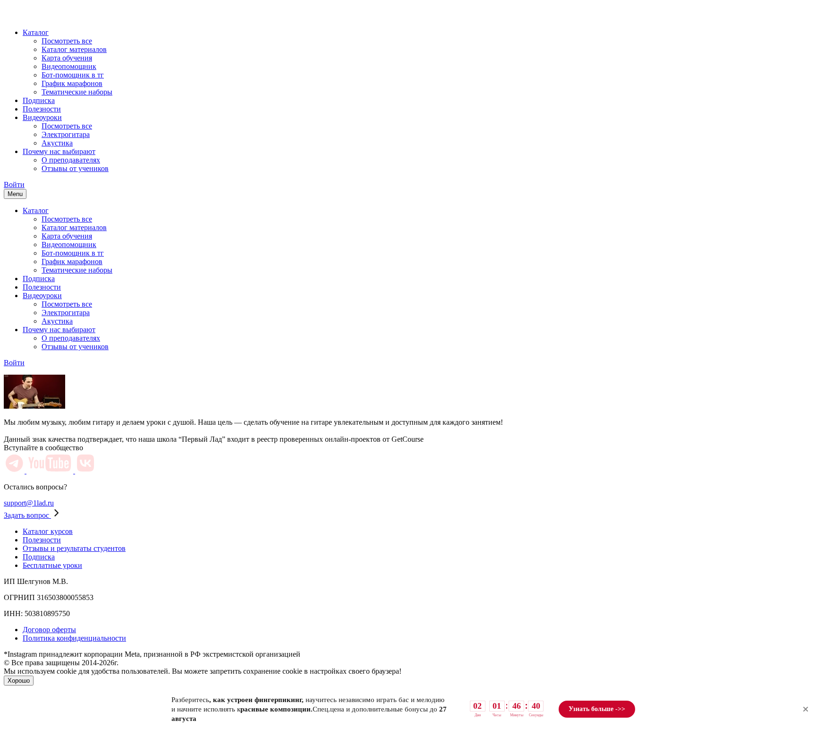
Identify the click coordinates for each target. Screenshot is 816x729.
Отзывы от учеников (75, 168)
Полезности (42, 109)
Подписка (39, 100)
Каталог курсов (48, 531)
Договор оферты (49, 630)
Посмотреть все (67, 41)
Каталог (36, 32)
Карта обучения (67, 58)
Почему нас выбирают (59, 151)
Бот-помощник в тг (73, 75)
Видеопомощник (69, 66)
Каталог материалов (74, 49)
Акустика (57, 143)
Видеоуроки (42, 117)
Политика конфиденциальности (74, 638)
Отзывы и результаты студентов (74, 548)
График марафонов (72, 83)
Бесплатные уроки (52, 565)
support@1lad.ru (29, 503)
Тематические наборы (77, 92)
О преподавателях (71, 160)
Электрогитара (66, 134)
